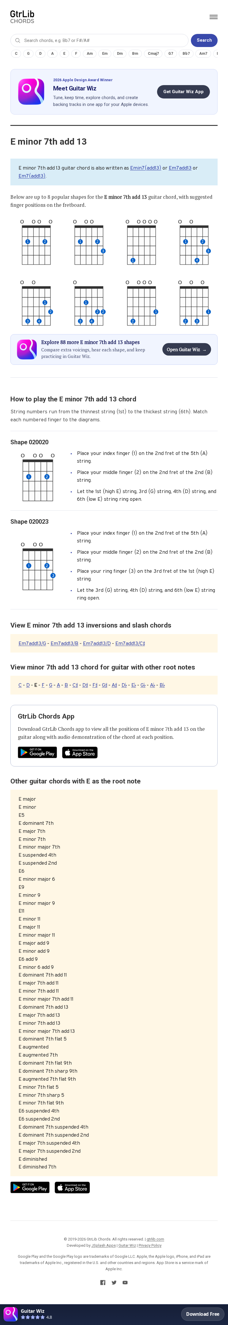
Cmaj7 (153, 53)
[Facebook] (103, 1283)
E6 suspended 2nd (39, 1119)
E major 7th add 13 (39, 1015)
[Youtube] (125, 1283)
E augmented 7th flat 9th (47, 1079)
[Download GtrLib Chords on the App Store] (80, 752)
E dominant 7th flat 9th (45, 1063)
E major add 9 (33, 943)
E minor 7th (31, 839)
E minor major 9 (36, 903)
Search (204, 40)
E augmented (33, 1047)
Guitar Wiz (127, 1245)
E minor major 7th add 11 (45, 999)
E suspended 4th (37, 855)
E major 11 (29, 927)
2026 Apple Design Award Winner (83, 80)
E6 (21, 871)
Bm (135, 53)
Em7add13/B (64, 643)
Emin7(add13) (145, 168)
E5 (21, 815)
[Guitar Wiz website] (31, 92)
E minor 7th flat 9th (41, 1103)
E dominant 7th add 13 (43, 1007)
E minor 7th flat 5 (38, 1087)
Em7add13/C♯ (130, 643)
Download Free (202, 1314)
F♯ (94, 685)
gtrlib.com (155, 1239)
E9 (21, 887)
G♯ (104, 685)
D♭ (124, 685)
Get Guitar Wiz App (183, 91)
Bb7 (186, 53)
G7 (170, 53)
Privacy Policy (150, 1245)
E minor (27, 807)
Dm (120, 53)
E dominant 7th (35, 823)
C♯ (75, 685)
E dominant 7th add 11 (42, 975)
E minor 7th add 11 (38, 991)
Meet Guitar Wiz (74, 88)
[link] (114, 1314)
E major (27, 799)
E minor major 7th (39, 847)
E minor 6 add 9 (36, 967)
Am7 (203, 53)
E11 (21, 911)
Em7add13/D (97, 643)
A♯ (114, 685)
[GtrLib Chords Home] (22, 16)
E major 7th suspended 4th (49, 1143)
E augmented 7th (38, 1055)
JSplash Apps (103, 1245)
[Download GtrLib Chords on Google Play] (37, 752)
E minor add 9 (34, 951)
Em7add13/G (32, 643)
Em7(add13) (31, 176)
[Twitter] (114, 1283)
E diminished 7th (37, 1167)
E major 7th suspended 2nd (49, 1151)
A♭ (152, 685)
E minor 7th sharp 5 (41, 1095)
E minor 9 (29, 895)
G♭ (142, 685)
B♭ (162, 685)
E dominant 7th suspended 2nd (53, 1135)
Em (104, 53)
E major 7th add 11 (38, 983)
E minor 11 (29, 919)
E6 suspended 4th (38, 1111)
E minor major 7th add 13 (46, 1031)
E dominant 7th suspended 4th (53, 1127)
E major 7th (31, 831)
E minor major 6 (36, 879)
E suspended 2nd (37, 863)
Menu (214, 17)
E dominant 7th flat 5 (42, 1039)
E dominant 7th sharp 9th (47, 1071)
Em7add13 (180, 168)
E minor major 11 (36, 935)
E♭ (133, 685)
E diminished (32, 1159)
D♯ (85, 685)
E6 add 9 (28, 959)
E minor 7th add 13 (167, 729)
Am (90, 53)
